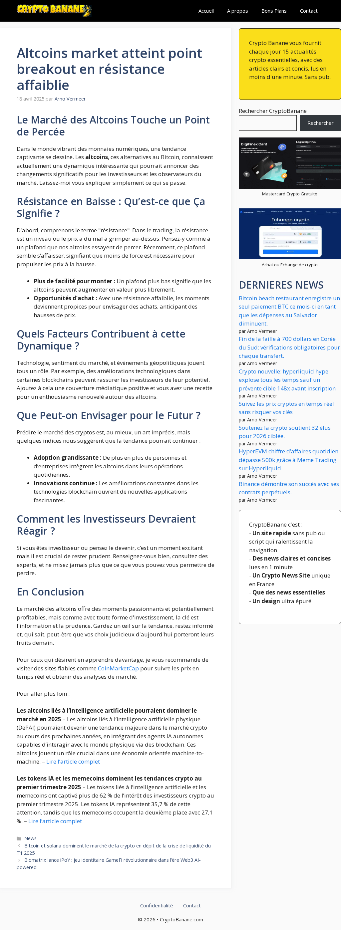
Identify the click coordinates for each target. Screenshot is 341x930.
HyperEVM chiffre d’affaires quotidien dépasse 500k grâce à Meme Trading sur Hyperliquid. (288, 459)
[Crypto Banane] (54, 11)
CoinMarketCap (118, 668)
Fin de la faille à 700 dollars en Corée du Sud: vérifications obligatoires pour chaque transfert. (289, 347)
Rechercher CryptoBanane (273, 111)
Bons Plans (274, 10)
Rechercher (320, 122)
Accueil (206, 10)
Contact (309, 10)
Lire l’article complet (73, 761)
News (30, 838)
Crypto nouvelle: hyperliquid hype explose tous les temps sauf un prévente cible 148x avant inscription (287, 379)
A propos (237, 10)
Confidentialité (156, 905)
